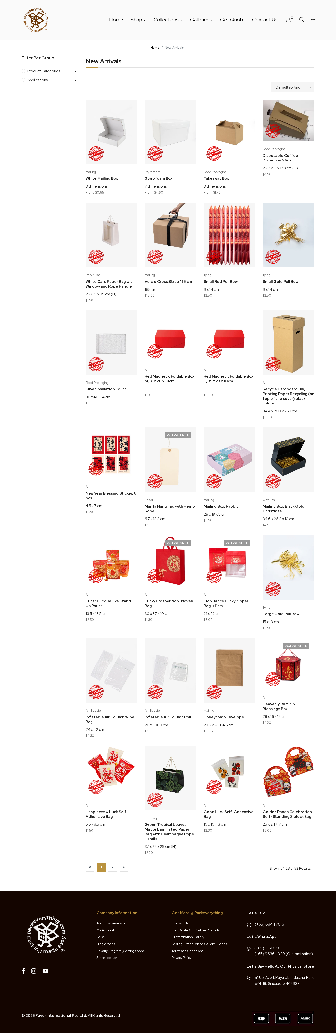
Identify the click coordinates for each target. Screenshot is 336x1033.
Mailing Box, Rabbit (221, 506)
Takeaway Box (216, 178)
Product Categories (43, 71)
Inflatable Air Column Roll (168, 717)
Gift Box (269, 500)
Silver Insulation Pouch (106, 389)
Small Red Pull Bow (221, 281)
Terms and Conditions (187, 951)
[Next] (124, 867)
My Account (105, 930)
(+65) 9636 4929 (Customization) (283, 954)
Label (149, 500)
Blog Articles (106, 944)
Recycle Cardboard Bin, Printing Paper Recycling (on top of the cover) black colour (288, 396)
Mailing (91, 172)
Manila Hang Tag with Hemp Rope (170, 509)
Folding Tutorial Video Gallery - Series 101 (202, 944)
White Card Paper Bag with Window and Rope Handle (110, 284)
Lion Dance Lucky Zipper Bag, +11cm (226, 603)
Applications (37, 80)
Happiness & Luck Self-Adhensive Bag (107, 814)
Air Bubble (93, 711)
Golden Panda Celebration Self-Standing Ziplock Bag (287, 814)
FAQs (100, 937)
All (146, 370)
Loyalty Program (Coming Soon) (120, 951)
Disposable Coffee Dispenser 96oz (280, 158)
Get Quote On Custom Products (195, 930)
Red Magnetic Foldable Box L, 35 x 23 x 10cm (228, 379)
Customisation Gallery (188, 937)
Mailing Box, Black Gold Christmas (283, 509)
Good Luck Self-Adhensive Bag (229, 814)
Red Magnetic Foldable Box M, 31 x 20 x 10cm (169, 379)
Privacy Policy (181, 958)
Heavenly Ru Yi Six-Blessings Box (280, 706)
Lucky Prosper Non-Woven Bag (169, 603)
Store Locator (107, 958)
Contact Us (180, 923)
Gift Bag (151, 818)
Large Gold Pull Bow (281, 614)
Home (155, 47)
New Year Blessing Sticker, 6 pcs (111, 495)
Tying (207, 275)
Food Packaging (215, 172)
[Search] (301, 19)
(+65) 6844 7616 (269, 924)
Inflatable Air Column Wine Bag (110, 719)
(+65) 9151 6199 (267, 948)
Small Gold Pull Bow (280, 281)
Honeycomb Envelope (224, 717)
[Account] (313, 20)
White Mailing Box (102, 178)
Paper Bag (93, 275)
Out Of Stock (178, 435)
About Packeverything (113, 923)
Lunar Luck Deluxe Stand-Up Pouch (109, 603)
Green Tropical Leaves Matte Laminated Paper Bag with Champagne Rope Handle (169, 832)
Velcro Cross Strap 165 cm (168, 281)
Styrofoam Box (158, 178)
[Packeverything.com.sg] (35, 20)
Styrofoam (152, 172)
